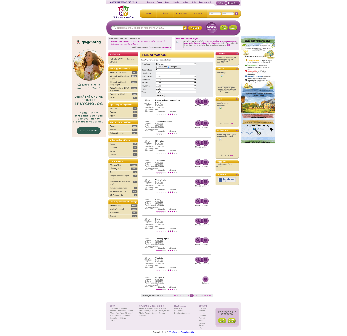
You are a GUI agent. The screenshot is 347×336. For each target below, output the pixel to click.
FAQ (200, 328)
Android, (157, 308)
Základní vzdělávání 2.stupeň (121, 313)
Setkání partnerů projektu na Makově (124, 44)
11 (197, 296)
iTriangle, (154, 311)
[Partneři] (221, 3)
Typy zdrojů (146, 86)
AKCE (219, 99)
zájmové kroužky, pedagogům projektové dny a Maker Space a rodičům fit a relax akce (210, 42)
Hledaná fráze (147, 70)
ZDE (228, 45)
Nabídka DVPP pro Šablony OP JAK (122, 60)
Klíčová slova (146, 73)
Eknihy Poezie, (145, 313)
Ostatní (167, 311)
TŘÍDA (164, 13)
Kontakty (176, 2)
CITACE (198, 13)
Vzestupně (162, 67)
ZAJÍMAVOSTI (222, 131)
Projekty (144, 83)
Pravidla (159, 2)
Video (144, 92)
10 (194, 296)
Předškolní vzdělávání (118, 308)
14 (205, 296)
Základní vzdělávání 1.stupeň (121, 311)
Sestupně (173, 67)
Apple (163, 308)
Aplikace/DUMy (147, 76)
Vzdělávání (146, 80)
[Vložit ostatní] (233, 27)
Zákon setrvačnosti (163, 122)
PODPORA (221, 54)
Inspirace (185, 2)
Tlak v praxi (160, 161)
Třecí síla (159, 258)
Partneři (202, 318)
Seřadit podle (146, 64)
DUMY (148, 13)
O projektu (150, 2)
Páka (157, 219)
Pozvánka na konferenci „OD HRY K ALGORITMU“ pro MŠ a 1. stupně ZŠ (138, 41)
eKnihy (144, 89)
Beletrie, (155, 313)
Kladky (158, 200)
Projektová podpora (181, 313)
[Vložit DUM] (224, 27)
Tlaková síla (160, 180)
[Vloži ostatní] (231, 320)
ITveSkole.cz (166, 47)
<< (175, 296)
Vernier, (161, 311)
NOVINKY (220, 69)
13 (202, 296)
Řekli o (194, 2)
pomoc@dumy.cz (225, 60)
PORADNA (181, 13)
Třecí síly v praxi (162, 238)
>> (210, 296)
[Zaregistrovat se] (233, 3)
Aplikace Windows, (146, 308)
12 (199, 296)
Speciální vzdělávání (118, 318)
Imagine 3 (159, 277)
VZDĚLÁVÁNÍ (115, 54)
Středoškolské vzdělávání (120, 316)
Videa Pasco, (144, 311)
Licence (167, 2)
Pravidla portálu (187, 332)
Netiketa (202, 323)
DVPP (112, 320)
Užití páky (159, 141)
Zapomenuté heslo (205, 2)
